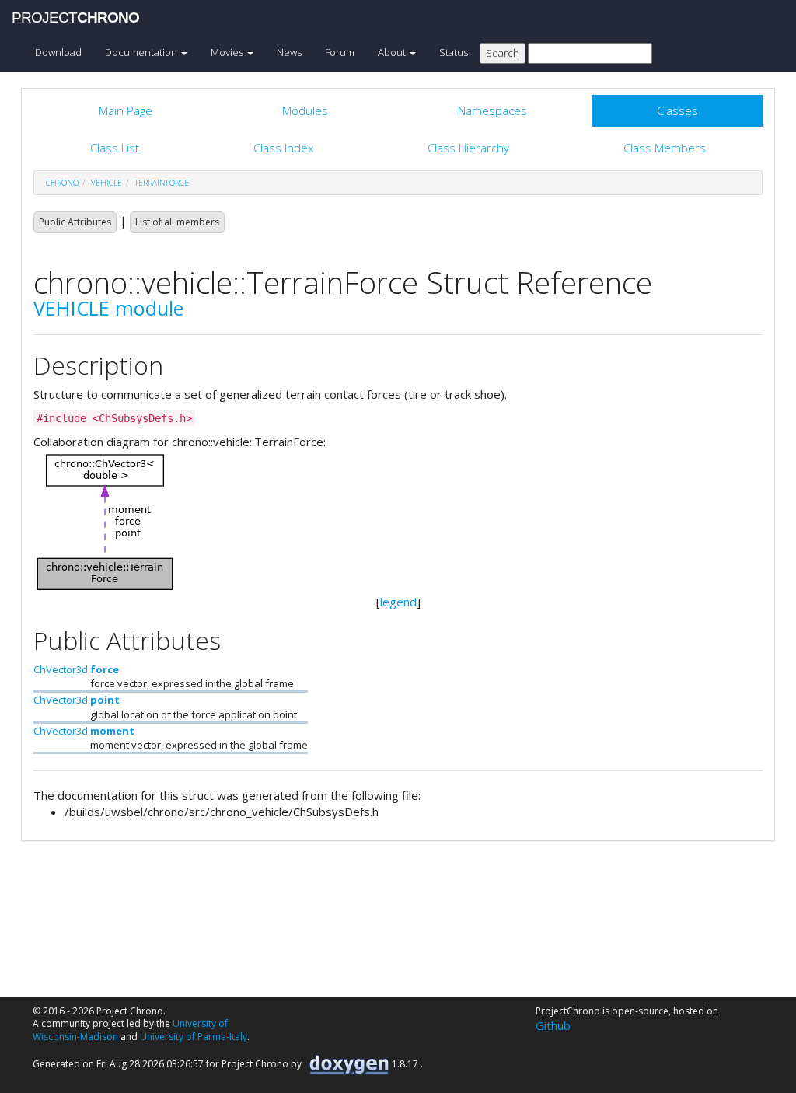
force (104, 669)
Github (553, 1025)
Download (58, 52)
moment (112, 731)
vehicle (106, 182)
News (289, 52)
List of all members (177, 222)
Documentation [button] (142, 52)
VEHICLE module (108, 308)
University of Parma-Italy (193, 1036)
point (105, 700)
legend (398, 601)
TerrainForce (161, 182)
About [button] (393, 52)
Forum (339, 52)
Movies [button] (228, 52)
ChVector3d (60, 669)
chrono (62, 182)
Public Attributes (75, 222)
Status (453, 52)
